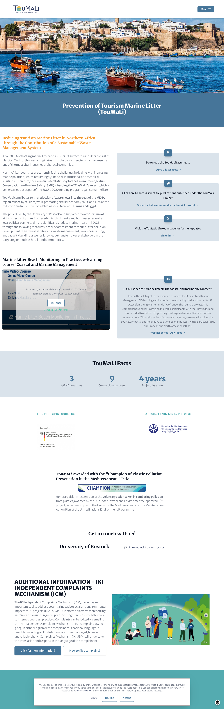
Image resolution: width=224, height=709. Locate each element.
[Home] (26, 9)
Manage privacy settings (56, 309)
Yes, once (56, 302)
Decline (109, 697)
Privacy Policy (84, 690)
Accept (127, 697)
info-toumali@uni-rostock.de (147, 547)
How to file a (84, 650)
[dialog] (112, 691)
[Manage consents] (217, 702)
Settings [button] (94, 698)
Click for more (38, 650)
